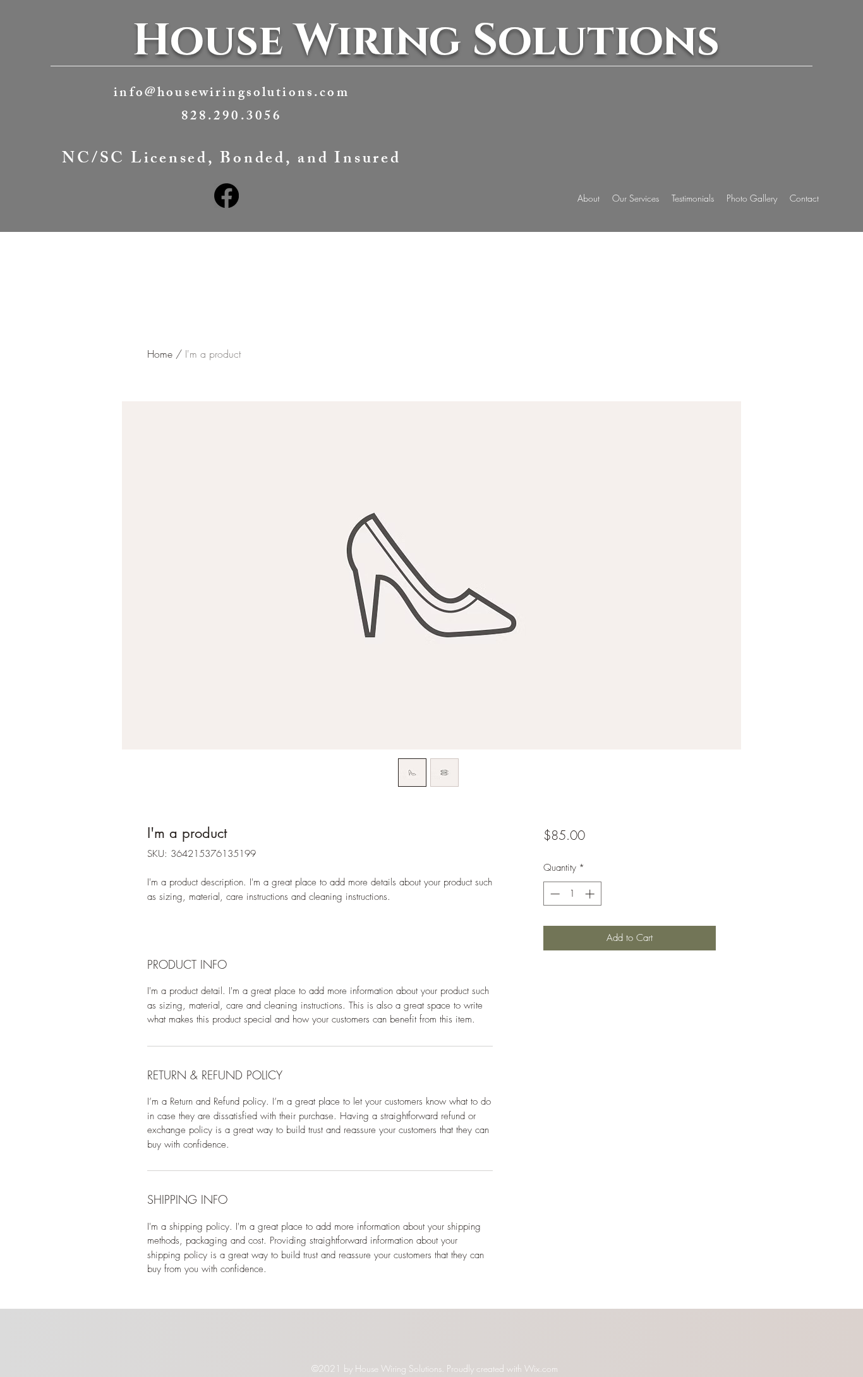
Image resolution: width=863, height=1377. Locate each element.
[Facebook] (226, 195)
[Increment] (591, 894)
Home (159, 354)
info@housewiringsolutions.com (231, 94)
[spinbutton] (572, 894)
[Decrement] (553, 894)
